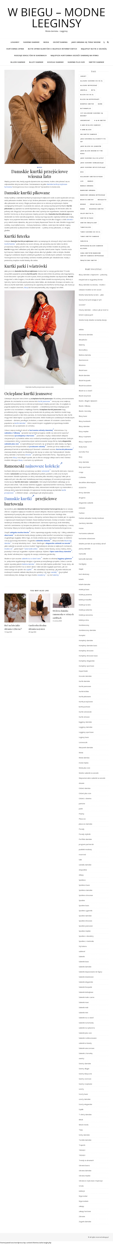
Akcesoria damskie (86, 334)
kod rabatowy (84, 574)
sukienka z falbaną (12, 433)
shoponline (83, 870)
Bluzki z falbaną (84, 406)
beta (93, 90)
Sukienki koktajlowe (86, 992)
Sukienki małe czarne (86, 997)
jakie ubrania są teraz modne (86, 42)
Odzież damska (60, 42)
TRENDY (82, 1150)
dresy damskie (84, 492)
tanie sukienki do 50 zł (90, 232)
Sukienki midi (83, 1007)
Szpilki (81, 1109)
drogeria (82, 498)
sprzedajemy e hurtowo (24, 436)
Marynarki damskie (86, 747)
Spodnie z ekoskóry (86, 936)
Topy (81, 1130)
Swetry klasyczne (85, 1074)
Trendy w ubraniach (86, 1160)
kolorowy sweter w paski (91, 176)
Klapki (81, 569)
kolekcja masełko (85, 600)
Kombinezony (84, 625)
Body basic (83, 447)
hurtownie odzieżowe (87, 538)
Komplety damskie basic (88, 645)
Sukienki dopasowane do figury (90, 972)
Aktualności (83, 340)
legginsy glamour (65, 558)
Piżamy (81, 814)
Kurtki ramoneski (85, 712)
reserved (82, 854)
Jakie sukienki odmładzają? (92, 163)
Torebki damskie (85, 1140)
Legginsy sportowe (86, 732)
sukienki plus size (11, 444)
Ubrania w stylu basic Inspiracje (91, 1181)
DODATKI (82, 487)
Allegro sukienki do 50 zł (91, 81)
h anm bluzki (86, 129)
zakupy (81, 1206)
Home (81, 528)
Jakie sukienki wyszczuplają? (93, 167)
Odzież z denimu (85, 798)
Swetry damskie (96, 62)
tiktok (81, 1119)
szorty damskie (84, 1099)
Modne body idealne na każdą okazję (92, 320)
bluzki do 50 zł (87, 94)
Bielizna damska (85, 355)
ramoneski (45, 471)
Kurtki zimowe (84, 717)
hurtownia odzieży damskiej (41, 430)
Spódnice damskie (85, 890)
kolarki (81, 579)
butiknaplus (85, 108)
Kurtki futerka (9, 244)
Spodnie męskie (85, 931)
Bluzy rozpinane (85, 436)
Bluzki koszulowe (85, 385)
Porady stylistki (84, 834)
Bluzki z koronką (85, 411)
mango (90, 181)
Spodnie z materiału (86, 941)
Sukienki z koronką (85, 1053)
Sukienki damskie (31, 42)
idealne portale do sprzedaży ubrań (92, 543)
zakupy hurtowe (85, 1211)
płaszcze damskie (85, 824)
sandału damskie (85, 865)
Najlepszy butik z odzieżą (94, 49)
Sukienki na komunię (86, 1023)
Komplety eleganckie (87, 661)
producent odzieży (37, 446)
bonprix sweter (87, 104)
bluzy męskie (84, 431)
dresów (28, 455)
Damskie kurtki (18, 498)
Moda (46, 42)
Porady (81, 829)
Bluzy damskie (36, 62)
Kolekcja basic (84, 589)
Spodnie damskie (85, 916)
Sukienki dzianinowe (86, 977)
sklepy (81, 875)
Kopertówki (83, 671)
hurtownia (8, 187)
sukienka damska (43, 540)
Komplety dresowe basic (88, 656)
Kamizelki (82, 554)
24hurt (83, 76)
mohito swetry (87, 199)
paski (81, 809)
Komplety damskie (86, 640)
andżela (83, 90)
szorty (81, 1089)
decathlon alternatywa (87, 482)
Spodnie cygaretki (85, 910)
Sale (80, 859)
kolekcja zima (84, 620)
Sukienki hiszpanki (85, 987)
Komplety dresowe (86, 650)
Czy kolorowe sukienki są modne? (91, 114)
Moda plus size (84, 768)
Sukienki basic (84, 961)
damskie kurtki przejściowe (57, 184)
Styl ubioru (83, 946)
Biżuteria (82, 365)
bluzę (20, 460)
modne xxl (8, 549)
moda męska (83, 763)
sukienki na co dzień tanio (31, 558)
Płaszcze (82, 819)
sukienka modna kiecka (19, 532)
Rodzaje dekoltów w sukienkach (30, 55)
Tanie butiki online (30, 549)
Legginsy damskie (85, 727)
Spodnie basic (84, 905)
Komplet (82, 635)
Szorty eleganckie (85, 1104)
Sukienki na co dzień (86, 1017)
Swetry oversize (85, 1079)
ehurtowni (8, 535)
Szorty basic (83, 1094)
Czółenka (82, 477)
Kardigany (82, 564)
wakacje (82, 1191)
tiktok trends (84, 1125)
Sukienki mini (83, 1012)
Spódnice (82, 880)
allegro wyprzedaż (88, 85)
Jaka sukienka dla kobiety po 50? (93, 140)
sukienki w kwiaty (85, 1043)
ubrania (69, 219)
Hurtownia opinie (15, 49)
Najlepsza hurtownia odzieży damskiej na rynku (75, 55)
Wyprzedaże (83, 1201)
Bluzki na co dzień (85, 391)
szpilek (28, 569)
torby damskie (84, 1135)
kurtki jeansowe (44, 401)
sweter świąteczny (88, 223)
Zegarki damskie (85, 1221)
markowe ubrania (87, 190)
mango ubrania (86, 186)
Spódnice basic (84, 885)
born (100, 104)
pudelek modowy (85, 849)
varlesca (84, 241)
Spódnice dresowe (86, 895)
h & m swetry (100, 120)
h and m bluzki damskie (90, 125)
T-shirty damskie (85, 1114)
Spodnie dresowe (85, 921)
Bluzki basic (83, 370)
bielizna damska (28, 564)
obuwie (81, 783)
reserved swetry (96, 209)
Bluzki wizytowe (85, 396)
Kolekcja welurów (85, 610)
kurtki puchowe (84, 707)
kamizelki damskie (85, 559)
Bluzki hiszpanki (84, 380)
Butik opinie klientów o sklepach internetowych (52, 49)
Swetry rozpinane (85, 1084)
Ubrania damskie (85, 1170)
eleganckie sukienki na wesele (58, 543)
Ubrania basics (84, 1165)
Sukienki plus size (76, 62)
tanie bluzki (85, 227)
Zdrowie (82, 1216)
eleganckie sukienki (86, 503)
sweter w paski (86, 218)
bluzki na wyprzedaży (89, 99)
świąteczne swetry (88, 260)
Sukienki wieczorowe (86, 1048)
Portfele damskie (85, 839)
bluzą (26, 287)
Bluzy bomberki (84, 421)
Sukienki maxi (84, 1002)
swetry (81, 1058)
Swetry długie (84, 1068)
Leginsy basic (84, 737)
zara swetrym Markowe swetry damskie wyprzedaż (92, 254)
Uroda (81, 1186)
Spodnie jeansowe (86, 926)
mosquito (102, 199)
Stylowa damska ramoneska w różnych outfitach (63, 614)
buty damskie (84, 462)
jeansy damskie (84, 549)
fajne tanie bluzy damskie (60, 551)
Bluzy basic (83, 416)
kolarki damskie (84, 584)
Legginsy (15, 42)
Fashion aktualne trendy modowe (91, 518)
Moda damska (84, 758)
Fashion (82, 513)
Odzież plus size (85, 793)
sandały (54, 572)
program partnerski (86, 844)
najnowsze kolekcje (42, 466)
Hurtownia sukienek (86, 533)
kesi (82, 172)
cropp (81, 472)
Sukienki (82, 956)
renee (82, 209)
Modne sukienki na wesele (89, 773)
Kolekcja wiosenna (86, 615)
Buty (80, 457)
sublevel (82, 951)
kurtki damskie (20, 423)
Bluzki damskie (18, 62)
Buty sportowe (84, 467)
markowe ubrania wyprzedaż (92, 195)
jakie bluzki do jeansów (90, 146)
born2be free (84, 452)
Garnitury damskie (86, 523)
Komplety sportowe (86, 666)
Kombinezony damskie (87, 630)
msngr (83, 204)
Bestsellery (83, 350)
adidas (81, 329)
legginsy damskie (85, 722)
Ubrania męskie (84, 1176)
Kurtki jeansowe (85, 686)
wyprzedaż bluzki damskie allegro (91, 247)
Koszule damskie (55, 62)
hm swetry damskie (88, 134)
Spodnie (82, 900)
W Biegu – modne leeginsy (56, 17)
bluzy (15, 457)
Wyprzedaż (83, 1196)
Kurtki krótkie (84, 691)
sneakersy (41, 575)
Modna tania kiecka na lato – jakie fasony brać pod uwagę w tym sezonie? (91, 300)
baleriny (56, 575)
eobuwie (82, 508)
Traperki (82, 1145)
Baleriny (82, 345)
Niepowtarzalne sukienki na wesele (92, 778)
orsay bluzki (95, 204)
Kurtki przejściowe (86, 701)
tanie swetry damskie (89, 236)
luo (82, 181)
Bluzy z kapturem (85, 441)
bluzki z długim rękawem (88, 401)
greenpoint (85, 120)
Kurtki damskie (84, 681)
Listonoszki (83, 742)
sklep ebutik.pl (87, 213)
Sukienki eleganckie (86, 982)
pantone (82, 803)
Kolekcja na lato (85, 605)
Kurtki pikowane (85, 696)
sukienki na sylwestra (87, 1028)
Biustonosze (83, 360)
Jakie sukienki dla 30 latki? (92, 158)
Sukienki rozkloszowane (88, 1038)
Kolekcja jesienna (85, 594)
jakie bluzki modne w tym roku (91, 152)
